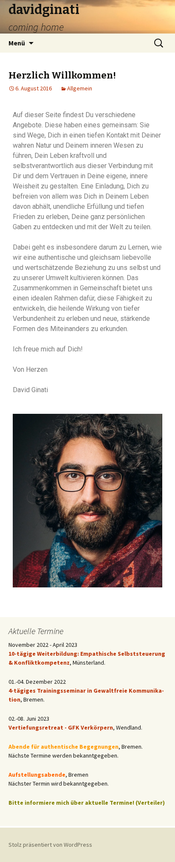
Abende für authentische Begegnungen (63, 746)
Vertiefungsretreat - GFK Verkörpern (60, 727)
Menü (16, 43)
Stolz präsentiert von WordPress (50, 844)
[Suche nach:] (159, 43)
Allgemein (79, 88)
